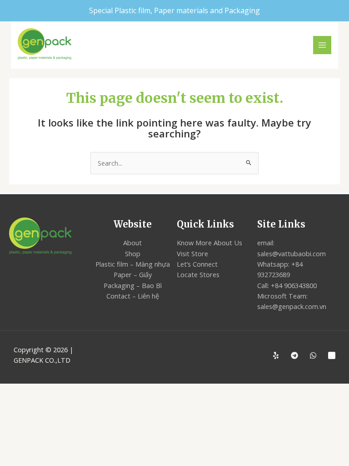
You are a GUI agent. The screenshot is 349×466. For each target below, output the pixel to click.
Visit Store (192, 253)
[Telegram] (294, 355)
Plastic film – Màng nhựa (132, 263)
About (132, 242)
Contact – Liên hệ (132, 295)
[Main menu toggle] (322, 45)
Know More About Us (209, 242)
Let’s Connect (197, 263)
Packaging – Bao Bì (133, 285)
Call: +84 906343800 (287, 285)
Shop (132, 253)
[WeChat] (331, 355)
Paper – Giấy (133, 274)
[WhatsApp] (313, 355)
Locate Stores (198, 274)
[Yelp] (275, 355)
